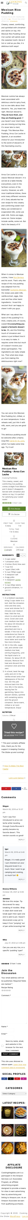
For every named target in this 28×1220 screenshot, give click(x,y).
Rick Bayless (18, 277)
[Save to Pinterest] (6, 788)
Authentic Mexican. (18, 290)
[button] (3, 503)
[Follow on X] (11, 1078)
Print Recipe (15, 509)
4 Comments (13, 21)
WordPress (15, 1216)
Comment (6, 995)
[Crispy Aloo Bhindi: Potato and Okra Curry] (20, 1136)
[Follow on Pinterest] (17, 1078)
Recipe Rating (7, 987)
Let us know (9, 735)
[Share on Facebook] (16, 788)
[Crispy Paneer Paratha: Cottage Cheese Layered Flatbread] (7, 1136)
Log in (25, 1216)
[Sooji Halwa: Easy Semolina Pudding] (20, 1154)
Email (4, 1034)
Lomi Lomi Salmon (16, 778)
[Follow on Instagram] (24, 1078)
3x (24, 555)
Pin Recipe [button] (15, 514)
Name (4, 1027)
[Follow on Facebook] (4, 1078)
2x (21, 555)
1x (18, 555)
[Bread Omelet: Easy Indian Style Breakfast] (7, 1154)
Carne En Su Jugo (16, 441)
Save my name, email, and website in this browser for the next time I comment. (15, 1045)
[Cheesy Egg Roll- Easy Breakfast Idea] (20, 1118)
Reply (22, 840)
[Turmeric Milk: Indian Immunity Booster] (7, 1118)
